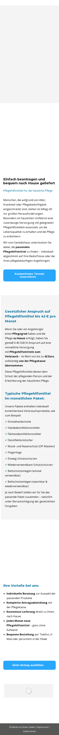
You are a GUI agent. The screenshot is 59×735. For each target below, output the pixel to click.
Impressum (43, 727)
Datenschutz (29, 731)
